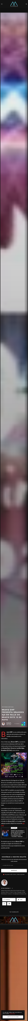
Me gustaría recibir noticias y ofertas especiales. (15, 874)
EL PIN (14, 765)
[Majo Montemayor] (14, 4)
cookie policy (12, 1013)
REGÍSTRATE (14, 870)
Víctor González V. (8, 723)
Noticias (13, 829)
